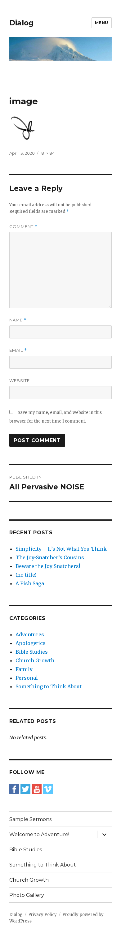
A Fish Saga (30, 583)
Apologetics (31, 643)
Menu (101, 22)
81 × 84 (48, 153)
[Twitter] (25, 789)
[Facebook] (14, 789)
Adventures (30, 634)
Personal (27, 678)
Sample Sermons (30, 819)
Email (18, 350)
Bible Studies (32, 652)
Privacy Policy (42, 914)
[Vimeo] (48, 789)
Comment (23, 226)
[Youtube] (37, 789)
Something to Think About (49, 686)
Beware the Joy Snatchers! (48, 566)
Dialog (21, 23)
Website (19, 380)
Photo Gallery (26, 895)
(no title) (26, 575)
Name (18, 320)
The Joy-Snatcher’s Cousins (50, 557)
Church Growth (35, 660)
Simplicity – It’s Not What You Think (61, 549)
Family (24, 669)
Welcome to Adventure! (39, 834)
